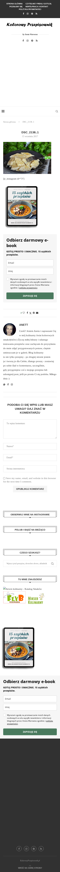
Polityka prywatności (30, 9)
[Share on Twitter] (30, 313)
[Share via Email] (37, 313)
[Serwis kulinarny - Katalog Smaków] (22, 589)
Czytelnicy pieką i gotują (38, 4)
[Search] (56, 111)
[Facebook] (23, 13)
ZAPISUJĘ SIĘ (30, 295)
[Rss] (36, 13)
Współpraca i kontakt (36, 7)
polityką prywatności (28, 287)
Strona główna (14, 4)
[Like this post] (24, 313)
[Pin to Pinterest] (34, 313)
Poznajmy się (15, 7)
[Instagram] (27, 13)
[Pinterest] (32, 13)
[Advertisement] (30, 75)
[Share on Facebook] (27, 313)
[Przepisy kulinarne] (35, 593)
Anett (23, 325)
